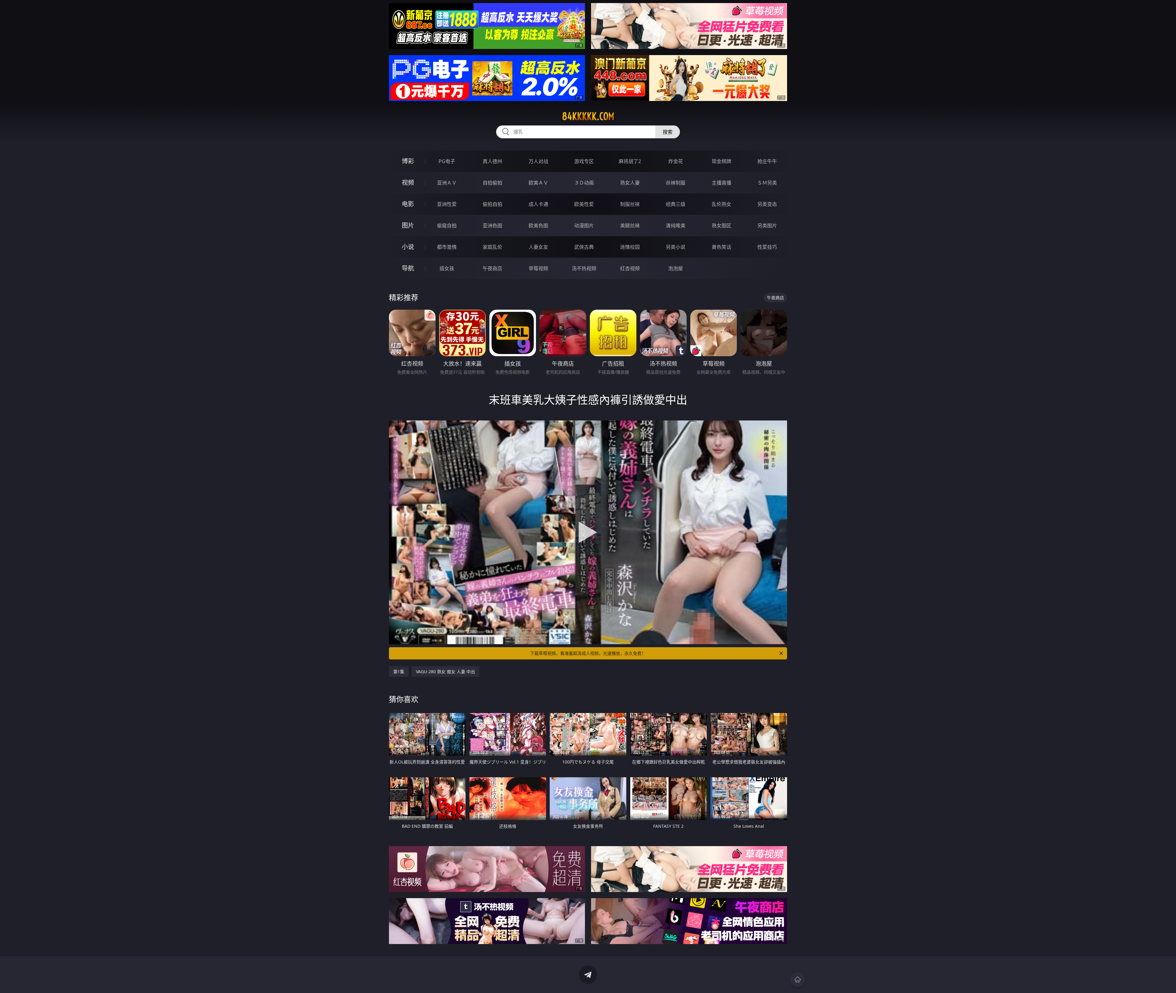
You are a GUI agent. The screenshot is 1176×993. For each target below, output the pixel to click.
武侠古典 (584, 247)
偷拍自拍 (492, 204)
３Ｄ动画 (584, 182)
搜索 (668, 132)
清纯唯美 (675, 225)
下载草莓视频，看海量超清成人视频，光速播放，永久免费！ (588, 653)
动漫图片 (584, 225)
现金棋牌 (721, 161)
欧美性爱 (584, 204)
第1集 (398, 671)
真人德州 (492, 161)
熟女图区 (721, 225)
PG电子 (447, 161)
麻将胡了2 (630, 161)
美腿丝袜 (630, 225)
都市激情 (447, 247)
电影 (408, 204)
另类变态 (767, 204)
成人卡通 (538, 204)
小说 (408, 247)
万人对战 (538, 161)
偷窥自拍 (447, 225)
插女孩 (446, 268)
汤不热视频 (584, 268)
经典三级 (675, 204)
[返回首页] (797, 979)
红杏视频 (630, 268)
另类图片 (767, 225)
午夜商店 (492, 268)
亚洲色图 (492, 225)
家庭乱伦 (492, 247)
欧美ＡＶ (538, 182)
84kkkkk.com (588, 116)
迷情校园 (630, 247)
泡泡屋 (675, 268)
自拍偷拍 (492, 182)
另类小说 (675, 247)
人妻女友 (538, 247)
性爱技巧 (767, 247)
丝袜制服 (675, 182)
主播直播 (721, 182)
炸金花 (675, 161)
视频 (408, 182)
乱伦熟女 (721, 204)
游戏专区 (584, 161)
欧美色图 (538, 225)
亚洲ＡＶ (447, 182)
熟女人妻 (630, 182)
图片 (408, 225)
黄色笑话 (721, 247)
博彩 (408, 161)
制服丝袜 (630, 204)
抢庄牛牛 (767, 161)
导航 (408, 268)
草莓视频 (538, 268)
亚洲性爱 (447, 204)
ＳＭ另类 (767, 182)
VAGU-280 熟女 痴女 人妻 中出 (445, 671)
